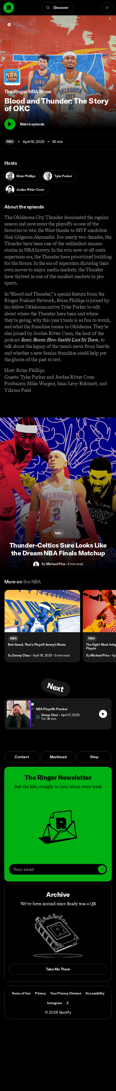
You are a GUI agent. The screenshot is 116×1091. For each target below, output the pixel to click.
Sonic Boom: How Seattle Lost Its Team (59, 340)
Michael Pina (55, 564)
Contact (22, 756)
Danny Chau (21, 655)
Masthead (58, 756)
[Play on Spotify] (9, 24)
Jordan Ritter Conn (30, 189)
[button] (58, 7)
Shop (94, 756)
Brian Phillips (25, 176)
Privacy (40, 993)
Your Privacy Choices (65, 993)
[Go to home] (8, 7)
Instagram (54, 1003)
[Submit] (102, 869)
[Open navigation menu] (107, 7)
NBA (9, 141)
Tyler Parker (63, 176)
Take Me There (58, 969)
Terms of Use (21, 993)
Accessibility (95, 993)
